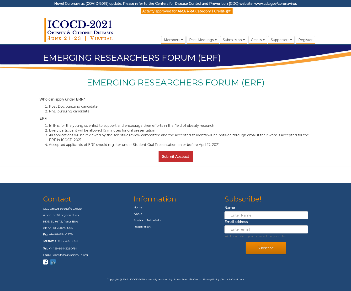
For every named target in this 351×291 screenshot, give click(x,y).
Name (229, 208)
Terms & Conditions (232, 279)
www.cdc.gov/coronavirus (275, 3)
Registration (142, 226)
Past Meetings (202, 40)
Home (138, 207)
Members (172, 40)
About (138, 214)
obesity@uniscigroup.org (70, 255)
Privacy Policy (211, 279)
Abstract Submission (148, 220)
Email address (236, 222)
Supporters (280, 40)
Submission (233, 40)
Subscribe (266, 248)
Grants (257, 40)
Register (305, 40)
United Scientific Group (187, 279)
